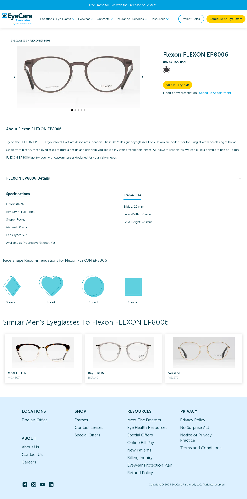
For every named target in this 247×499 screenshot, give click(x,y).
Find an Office (35, 420)
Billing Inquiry (139, 457)
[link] (43, 358)
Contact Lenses (89, 427)
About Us (30, 447)
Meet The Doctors (144, 420)
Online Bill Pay (140, 442)
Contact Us (32, 454)
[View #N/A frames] (166, 69)
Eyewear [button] (84, 19)
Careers (29, 462)
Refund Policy (140, 472)
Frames (81, 420)
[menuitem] (66, 19)
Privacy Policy (192, 420)
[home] (17, 19)
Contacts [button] (103, 19)
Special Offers (87, 435)
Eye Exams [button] (63, 19)
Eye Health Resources (147, 427)
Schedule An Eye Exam (226, 19)
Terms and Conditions (201, 447)
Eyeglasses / (20, 40)
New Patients (139, 450)
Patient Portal (191, 19)
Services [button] (138, 19)
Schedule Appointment (215, 93)
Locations (47, 19)
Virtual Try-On (177, 85)
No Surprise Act (194, 427)
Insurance (123, 19)
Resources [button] (158, 19)
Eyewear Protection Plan (149, 465)
